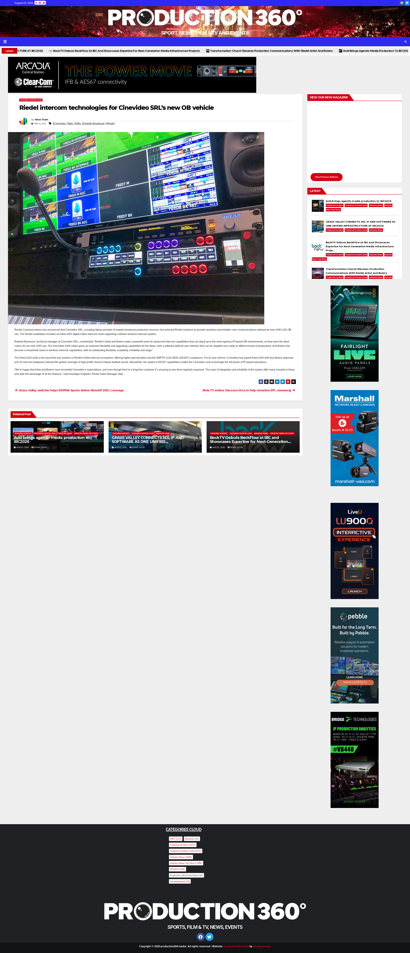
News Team (41, 119)
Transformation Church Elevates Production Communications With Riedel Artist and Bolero (104, 50)
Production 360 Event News (186, 875)
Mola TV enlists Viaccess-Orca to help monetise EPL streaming (247, 390)
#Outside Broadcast (93, 123)
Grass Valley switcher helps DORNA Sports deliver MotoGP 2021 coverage (71, 390)
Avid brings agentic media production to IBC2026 (209, 50)
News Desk (40, 447)
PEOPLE (177, 869)
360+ (175, 838)
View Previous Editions (326, 177)
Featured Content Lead (31, 100)
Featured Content (23, 433)
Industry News (65, 433)
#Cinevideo (59, 123)
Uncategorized (180, 881)
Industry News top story (86, 433)
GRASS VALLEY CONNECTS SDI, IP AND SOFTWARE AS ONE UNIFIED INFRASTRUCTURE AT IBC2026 (318, 50)
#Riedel (110, 123)
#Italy (70, 123)
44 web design (261, 946)
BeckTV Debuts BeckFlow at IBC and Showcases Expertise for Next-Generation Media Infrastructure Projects (249, 441)
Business (192, 838)
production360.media (236, 946)
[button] (197, 42)
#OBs (77, 123)
